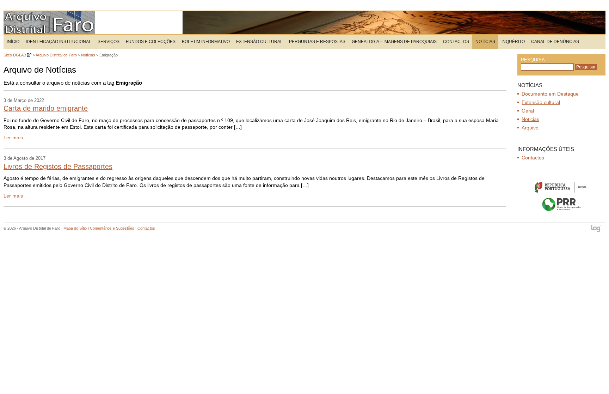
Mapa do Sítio (75, 228)
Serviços (108, 41)
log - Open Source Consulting (596, 229)
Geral (528, 111)
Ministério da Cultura (561, 187)
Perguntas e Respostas (317, 41)
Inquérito (513, 41)
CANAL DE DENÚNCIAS (555, 41)
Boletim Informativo (206, 41)
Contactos (456, 41)
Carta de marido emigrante (46, 108)
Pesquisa (533, 59)
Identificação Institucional (58, 41)
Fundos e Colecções (151, 41)
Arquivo (530, 128)
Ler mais (13, 137)
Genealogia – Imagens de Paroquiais (394, 41)
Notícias (485, 41)
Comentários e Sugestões (112, 228)
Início (13, 41)
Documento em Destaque (550, 94)
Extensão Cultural (259, 41)
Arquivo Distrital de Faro (49, 22)
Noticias (530, 119)
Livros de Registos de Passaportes (58, 166)
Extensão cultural (541, 102)
